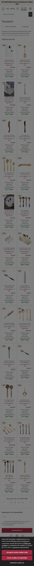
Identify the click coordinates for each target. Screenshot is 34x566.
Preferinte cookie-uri (17, 563)
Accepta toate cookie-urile (17, 552)
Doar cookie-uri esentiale (17, 558)
